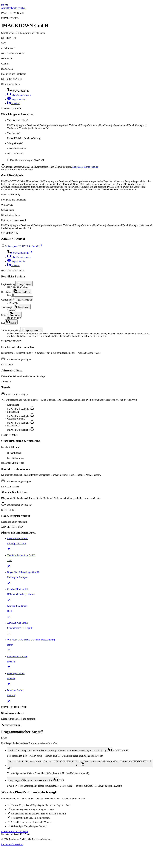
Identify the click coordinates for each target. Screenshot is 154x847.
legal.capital (24, 307)
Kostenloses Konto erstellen (85, 167)
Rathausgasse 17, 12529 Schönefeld (22, 246)
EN (6, 5)
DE (3, 5)
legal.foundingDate (24, 300)
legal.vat (16, 315)
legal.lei (13, 323)
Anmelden (6, 8)
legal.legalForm (23, 292)
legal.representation (33, 330)
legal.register (25, 284)
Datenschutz (17, 844)
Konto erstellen (18, 8)
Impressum (6, 844)
